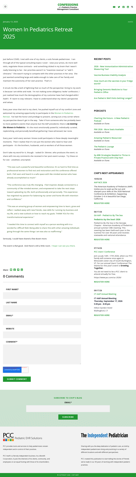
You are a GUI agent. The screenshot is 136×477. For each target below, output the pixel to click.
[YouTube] (114, 7)
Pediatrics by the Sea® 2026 (107, 219)
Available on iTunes (101, 123)
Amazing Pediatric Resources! (107, 138)
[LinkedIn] (128, 7)
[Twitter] (119, 7)
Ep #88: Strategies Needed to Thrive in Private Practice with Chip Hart (112, 156)
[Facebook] (123, 7)
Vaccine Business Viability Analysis (110, 75)
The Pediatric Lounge (104, 146)
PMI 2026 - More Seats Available (109, 129)
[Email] (11, 269)
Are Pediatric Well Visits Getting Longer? (113, 98)
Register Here (102, 203)
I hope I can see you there (63, 246)
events (130, 21)
